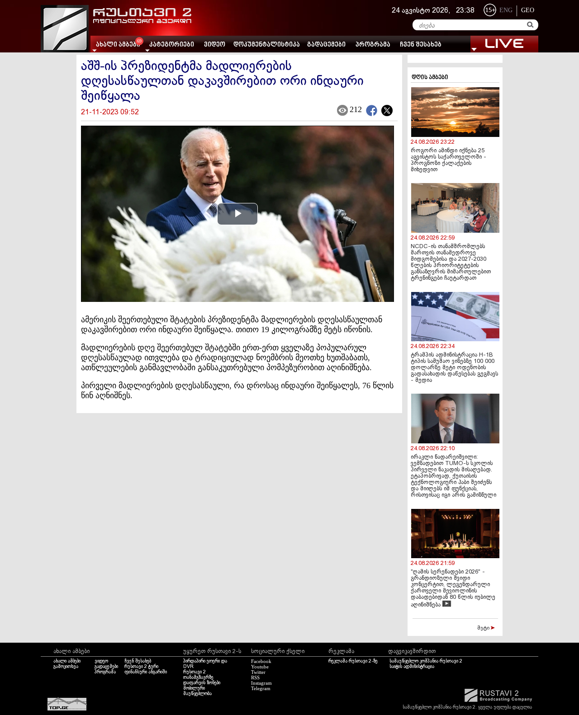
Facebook (261, 661)
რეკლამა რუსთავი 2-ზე (353, 661)
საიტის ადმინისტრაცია (411, 666)
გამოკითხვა (65, 666)
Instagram (261, 683)
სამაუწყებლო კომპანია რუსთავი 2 (425, 661)
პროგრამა (373, 45)
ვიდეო (214, 45)
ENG (506, 10)
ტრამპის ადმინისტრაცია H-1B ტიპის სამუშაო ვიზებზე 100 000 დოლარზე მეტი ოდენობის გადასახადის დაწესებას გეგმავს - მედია (454, 368)
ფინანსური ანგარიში (145, 672)
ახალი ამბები (67, 661)
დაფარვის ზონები (201, 683)
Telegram (261, 688)
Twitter (258, 672)
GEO (527, 10)
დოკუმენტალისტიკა (266, 45)
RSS (255, 677)
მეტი (484, 628)
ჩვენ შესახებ (420, 45)
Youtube (260, 666)
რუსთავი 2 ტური (141, 666)
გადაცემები (326, 45)
